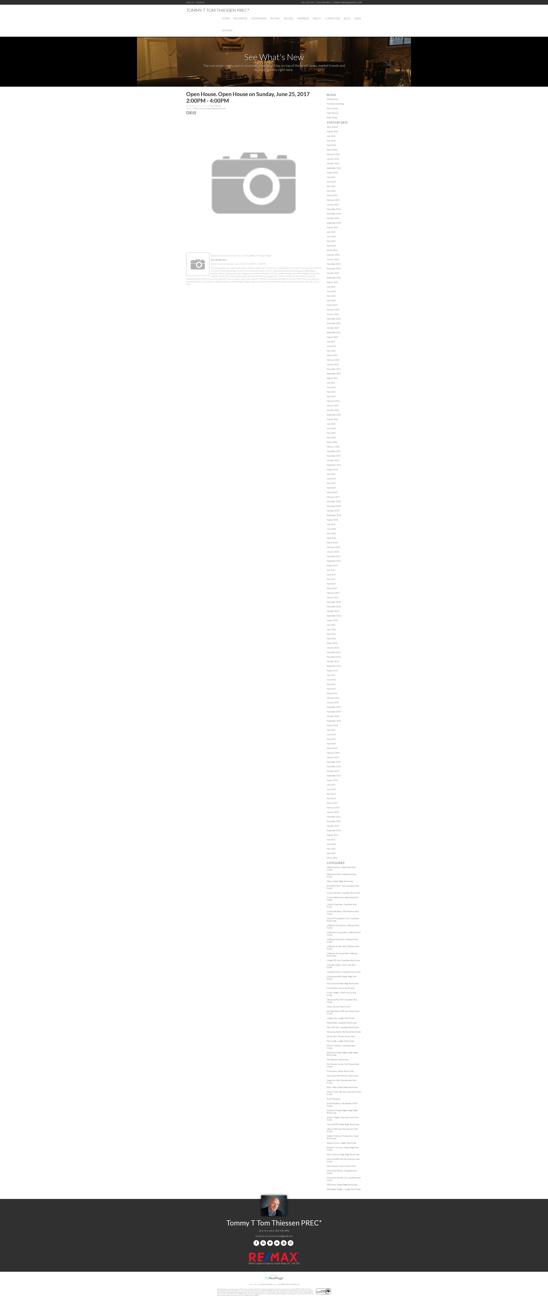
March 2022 (332, 355)
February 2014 (333, 753)
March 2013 (332, 803)
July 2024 (331, 232)
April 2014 (331, 743)
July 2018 (331, 524)
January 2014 (333, 757)
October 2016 (333, 611)
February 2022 (333, 360)
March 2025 (332, 195)
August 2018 (332, 520)
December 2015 (334, 652)
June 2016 (331, 629)
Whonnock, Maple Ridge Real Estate (342, 1184)
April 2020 (331, 437)
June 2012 (331, 844)
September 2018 (334, 515)
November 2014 (334, 711)
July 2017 (331, 570)
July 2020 (331, 424)
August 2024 (332, 227)
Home (225, 18)
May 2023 (331, 296)
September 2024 (334, 223)
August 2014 (332, 725)
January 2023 (333, 314)
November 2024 (334, 213)
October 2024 (333, 218)
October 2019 (333, 460)
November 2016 (334, 606)
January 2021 (333, 405)
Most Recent (332, 127)
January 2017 (333, 597)
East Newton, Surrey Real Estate (341, 988)
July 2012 (331, 839)
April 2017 (331, 583)
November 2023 (334, 268)
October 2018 (333, 510)
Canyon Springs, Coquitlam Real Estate (343, 893)
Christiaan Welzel (265, 1284)
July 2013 (331, 784)
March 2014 (332, 748)
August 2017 (332, 565)
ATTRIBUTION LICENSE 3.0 (289, 1284)
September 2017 (334, 561)
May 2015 (331, 684)
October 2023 (333, 273)
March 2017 (332, 588)
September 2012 (334, 830)
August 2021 (332, 378)
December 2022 (334, 319)
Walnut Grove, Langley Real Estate (341, 1143)
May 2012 (331, 848)
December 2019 (334, 451)
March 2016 (332, 643)
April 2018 (331, 538)
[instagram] (291, 1243)
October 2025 (333, 163)
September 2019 (334, 465)
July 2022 (331, 341)
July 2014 (331, 730)
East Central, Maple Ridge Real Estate (343, 983)
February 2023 (333, 309)
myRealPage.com (274, 1278)
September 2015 (334, 666)
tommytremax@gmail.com (280, 1236)
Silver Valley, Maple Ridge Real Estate (342, 1087)
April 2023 (331, 300)
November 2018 (334, 506)
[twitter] (270, 1243)
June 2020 (331, 428)
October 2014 (333, 716)
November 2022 (334, 323)
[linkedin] (277, 1243)
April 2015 (331, 689)
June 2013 (331, 789)
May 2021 (331, 392)
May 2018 (331, 533)
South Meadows (334, 1099)
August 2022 (332, 337)
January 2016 (333, 647)
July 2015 (331, 675)
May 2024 (331, 241)
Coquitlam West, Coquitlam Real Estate (344, 972)
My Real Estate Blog (335, 104)
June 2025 (331, 181)
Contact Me (332, 18)
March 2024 (332, 250)
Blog (347, 18)
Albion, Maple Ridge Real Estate (340, 881)
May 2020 (331, 433)
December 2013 (334, 762)
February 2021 (333, 401)
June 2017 (331, 574)
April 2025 (331, 191)
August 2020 (332, 419)
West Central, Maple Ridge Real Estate (210, 108)
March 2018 (332, 542)
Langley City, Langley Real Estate (340, 1018)
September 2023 (334, 277)
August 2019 (332, 469)
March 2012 (332, 858)
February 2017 (333, 593)
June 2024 (331, 236)
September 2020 (334, 414)
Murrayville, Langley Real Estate (340, 1041)
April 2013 (331, 798)
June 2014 (331, 734)
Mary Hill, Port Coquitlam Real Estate (343, 1027)
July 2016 (331, 625)
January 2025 (333, 204)
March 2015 (332, 693)
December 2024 (334, 209)
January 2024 (333, 259)
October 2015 (333, 661)
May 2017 (331, 579)
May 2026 (331, 140)
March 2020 (332, 442)
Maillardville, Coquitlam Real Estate (342, 1022)
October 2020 (333, 410)
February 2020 (333, 446)
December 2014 (334, 707)
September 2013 (334, 775)
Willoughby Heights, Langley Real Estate (344, 1189)
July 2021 (331, 382)
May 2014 (331, 739)
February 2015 (333, 698)
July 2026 (331, 136)
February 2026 (333, 154)
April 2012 (331, 853)
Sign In (190, 2)
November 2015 (334, 657)
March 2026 (332, 149)
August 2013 (332, 780)
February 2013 (333, 807)
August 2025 (332, 172)
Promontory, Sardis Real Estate (340, 1071)
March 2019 (332, 492)
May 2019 (331, 483)
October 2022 (333, 328)
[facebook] (256, 1243)
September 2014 (334, 721)
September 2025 (334, 168)
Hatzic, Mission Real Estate (338, 1006)
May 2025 (331, 186)
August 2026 (332, 131)
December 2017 (334, 556)
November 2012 (334, 821)
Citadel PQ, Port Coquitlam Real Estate (343, 960)
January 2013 (333, 812)
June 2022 (331, 346)
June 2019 (331, 478)
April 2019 (331, 488)
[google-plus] (263, 1243)
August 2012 (332, 835)
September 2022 (334, 332)
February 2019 (333, 497)
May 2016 (331, 634)
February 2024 (333, 255)
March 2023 (332, 305)
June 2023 (331, 291)
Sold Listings (332, 117)
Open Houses (333, 113)
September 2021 (334, 373)
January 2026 (333, 159)
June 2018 (331, 529)
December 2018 (334, 501)
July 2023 (331, 287)
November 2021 (334, 369)
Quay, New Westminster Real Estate (342, 1075)
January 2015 (333, 702)
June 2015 (331, 679)
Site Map (227, 30)
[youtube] (284, 1243)
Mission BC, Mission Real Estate (341, 1036)
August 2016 (332, 620)
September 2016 (334, 615)
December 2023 (334, 264)
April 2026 (331, 145)
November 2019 (334, 456)
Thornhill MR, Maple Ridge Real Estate (343, 1124)
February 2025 (333, 200)
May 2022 (331, 350)
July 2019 (331, 474)
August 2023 (332, 282)
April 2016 (331, 638)
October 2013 (333, 771)
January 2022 (333, 364)
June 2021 (331, 387)
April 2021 (331, 396)
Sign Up (200, 2)
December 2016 (334, 602)
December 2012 (334, 816)
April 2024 (331, 245)
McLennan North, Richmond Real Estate (344, 1032)
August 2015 (332, 670)
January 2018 (333, 551)
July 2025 (331, 177)
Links (357, 18)
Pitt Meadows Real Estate (338, 1059)
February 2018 (333, 547)
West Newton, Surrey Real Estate (341, 1166)
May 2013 (331, 794)
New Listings (332, 108)
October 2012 (333, 826)
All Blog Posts (333, 99)
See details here (218, 259)
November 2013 (334, 766)
